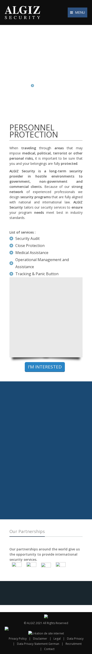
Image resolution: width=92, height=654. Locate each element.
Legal (57, 639)
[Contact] (46, 404)
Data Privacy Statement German (38, 644)
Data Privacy (75, 639)
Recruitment (74, 644)
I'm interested (45, 367)
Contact (49, 649)
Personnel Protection (54, 85)
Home (24, 85)
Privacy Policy (18, 639)
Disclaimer (40, 639)
